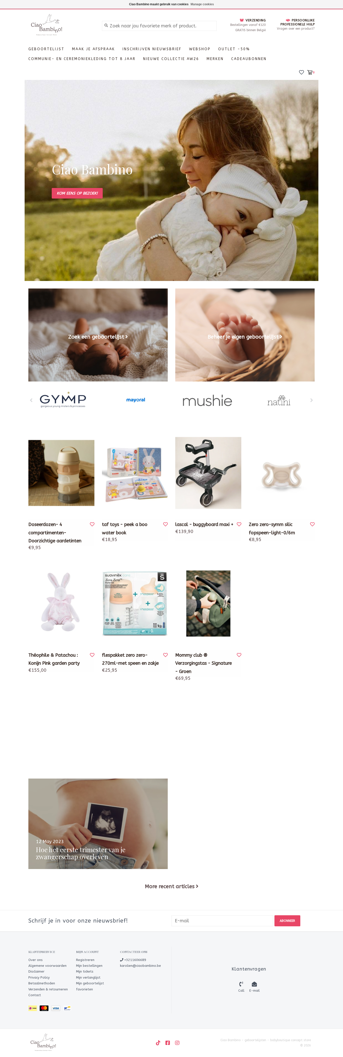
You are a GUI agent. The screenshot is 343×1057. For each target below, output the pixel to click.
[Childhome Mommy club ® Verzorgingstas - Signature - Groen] (208, 603)
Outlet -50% (234, 49)
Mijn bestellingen (89, 966)
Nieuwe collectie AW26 (171, 59)
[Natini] (279, 400)
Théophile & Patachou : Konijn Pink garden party (54, 659)
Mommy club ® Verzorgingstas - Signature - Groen (203, 663)
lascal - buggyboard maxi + (204, 524)
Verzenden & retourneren (48, 989)
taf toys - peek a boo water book (124, 528)
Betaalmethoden (41, 983)
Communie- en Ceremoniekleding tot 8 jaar (82, 59)
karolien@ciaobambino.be (140, 966)
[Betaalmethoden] (34, 1009)
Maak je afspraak (93, 49)
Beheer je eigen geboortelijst (243, 337)
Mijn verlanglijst (88, 977)
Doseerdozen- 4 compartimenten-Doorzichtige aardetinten (54, 533)
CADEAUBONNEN (249, 59)
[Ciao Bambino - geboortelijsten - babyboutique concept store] (61, 25)
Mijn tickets (84, 971)
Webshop (200, 49)
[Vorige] (31, 400)
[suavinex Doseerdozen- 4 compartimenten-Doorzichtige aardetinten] (61, 473)
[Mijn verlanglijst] (301, 72)
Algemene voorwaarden (47, 966)
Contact (34, 995)
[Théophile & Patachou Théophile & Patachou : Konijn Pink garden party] (61, 603)
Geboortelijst (46, 49)
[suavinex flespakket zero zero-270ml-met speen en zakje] (135, 603)
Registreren (85, 960)
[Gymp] (64, 400)
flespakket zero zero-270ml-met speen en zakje (130, 659)
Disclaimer (36, 971)
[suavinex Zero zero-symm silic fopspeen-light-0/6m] (282, 473)
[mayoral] (135, 400)
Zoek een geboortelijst (96, 337)
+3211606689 (134, 960)
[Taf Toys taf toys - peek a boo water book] (135, 473)
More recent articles (170, 886)
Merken (215, 59)
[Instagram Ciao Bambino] (177, 1042)
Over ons (35, 960)
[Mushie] (207, 400)
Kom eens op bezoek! (77, 193)
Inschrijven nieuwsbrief (152, 49)
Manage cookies (202, 4)
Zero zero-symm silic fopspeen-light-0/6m (272, 528)
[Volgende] (312, 400)
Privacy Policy (39, 977)
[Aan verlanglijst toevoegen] (92, 524)
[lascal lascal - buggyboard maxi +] (208, 473)
